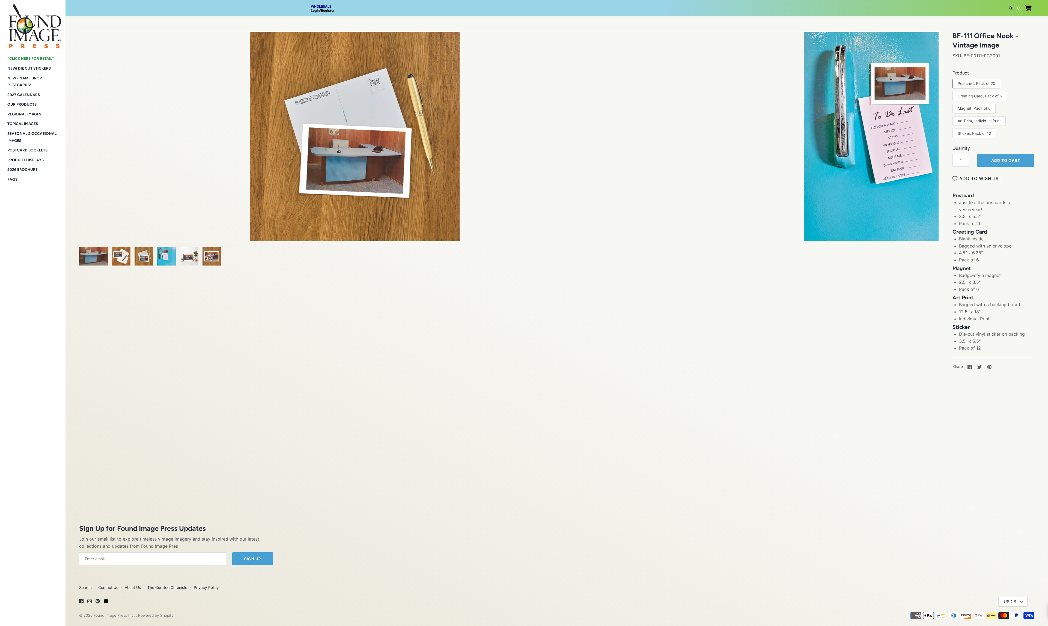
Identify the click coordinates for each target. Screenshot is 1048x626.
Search (85, 587)
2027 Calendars (23, 95)
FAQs (12, 179)
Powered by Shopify (156, 615)
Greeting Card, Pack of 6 (980, 96)
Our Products (22, 104)
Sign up (252, 558)
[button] (91, 43)
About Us (133, 587)
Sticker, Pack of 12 (974, 133)
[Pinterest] (98, 602)
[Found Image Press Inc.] (33, 24)
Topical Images (22, 123)
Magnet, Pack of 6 (974, 108)
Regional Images (24, 114)
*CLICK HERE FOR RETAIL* (30, 58)
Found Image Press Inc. (115, 615)
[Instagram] (89, 602)
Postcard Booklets (27, 150)
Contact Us (108, 587)
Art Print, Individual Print (979, 120)
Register (328, 10)
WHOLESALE (321, 6)
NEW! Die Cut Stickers (29, 68)
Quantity (961, 148)
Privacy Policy (206, 587)
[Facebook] (81, 602)
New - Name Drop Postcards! (24, 81)
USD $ (1010, 601)
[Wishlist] (1019, 8)
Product (960, 73)
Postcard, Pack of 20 (976, 83)
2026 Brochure (22, 169)
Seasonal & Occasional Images (31, 137)
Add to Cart (1005, 160)
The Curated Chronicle (167, 587)
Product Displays (25, 160)
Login (315, 10)
